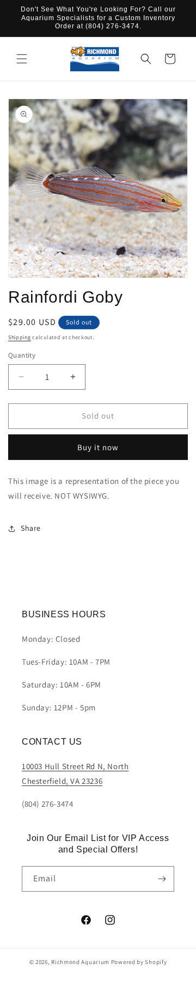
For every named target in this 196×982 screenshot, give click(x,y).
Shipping (19, 337)
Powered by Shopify (139, 962)
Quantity (21, 355)
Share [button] (31, 528)
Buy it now (98, 447)
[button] (22, 59)
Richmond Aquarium (80, 962)
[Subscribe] (162, 879)
